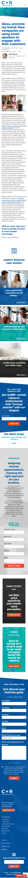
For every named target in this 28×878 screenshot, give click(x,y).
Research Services (8, 824)
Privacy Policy (6, 843)
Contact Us (8, 810)
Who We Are (6, 831)
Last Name (6, 707)
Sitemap (4, 849)
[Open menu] (25, 5)
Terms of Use (6, 846)
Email (4, 728)
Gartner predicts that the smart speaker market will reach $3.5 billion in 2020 (14, 200)
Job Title (5, 721)
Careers (4, 840)
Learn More (14, 615)
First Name (6, 700)
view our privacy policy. (11, 774)
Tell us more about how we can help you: (13, 743)
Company (6, 714)
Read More (14, 666)
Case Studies (6, 826)
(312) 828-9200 (6, 806)
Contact (4, 833)
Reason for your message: (11, 735)
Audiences (6, 819)
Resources (5, 828)
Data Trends (14, 48)
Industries (6, 821)
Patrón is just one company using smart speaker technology (14, 127)
